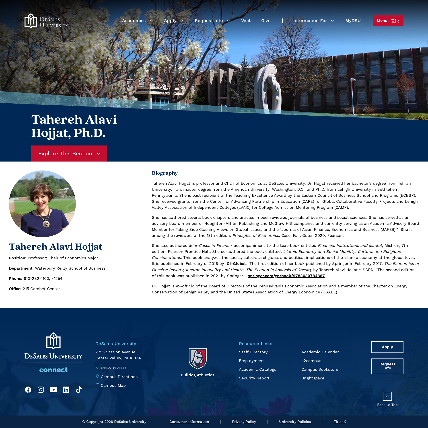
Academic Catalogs (257, 369)
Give (266, 21)
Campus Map (113, 385)
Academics (134, 21)
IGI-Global (235, 263)
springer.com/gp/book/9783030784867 (286, 276)
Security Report (254, 378)
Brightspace (312, 378)
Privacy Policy (244, 422)
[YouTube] (53, 390)
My (353, 21)
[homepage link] (46, 20)
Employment (251, 360)
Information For (310, 21)
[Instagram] (40, 390)
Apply (170, 21)
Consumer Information (189, 422)
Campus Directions (119, 376)
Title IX (340, 422)
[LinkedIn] (66, 390)
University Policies (295, 422)
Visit (246, 21)
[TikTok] (78, 390)
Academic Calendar (320, 352)
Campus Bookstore (319, 369)
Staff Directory (253, 352)
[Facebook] (28, 390)
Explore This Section (65, 153)
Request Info (209, 21)
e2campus (311, 360)
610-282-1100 (113, 368)
